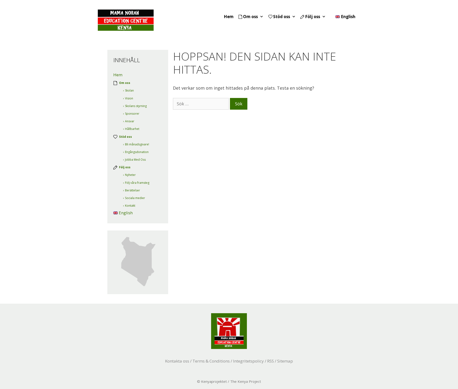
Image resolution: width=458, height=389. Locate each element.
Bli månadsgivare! (137, 144)
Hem (229, 16)
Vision (129, 98)
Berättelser (132, 190)
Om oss (250, 16)
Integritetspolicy (248, 361)
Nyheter (130, 175)
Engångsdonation (137, 152)
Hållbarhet (132, 129)
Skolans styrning (136, 106)
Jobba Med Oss (135, 160)
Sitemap (285, 361)
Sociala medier (135, 198)
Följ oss (312, 16)
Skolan (129, 90)
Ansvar (129, 121)
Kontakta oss (177, 361)
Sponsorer (132, 114)
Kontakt (130, 206)
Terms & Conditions (211, 361)
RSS (270, 361)
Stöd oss (281, 16)
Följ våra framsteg (137, 183)
